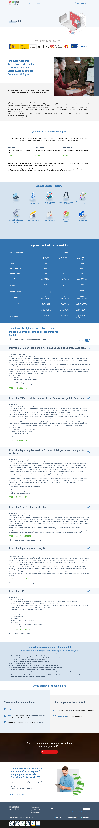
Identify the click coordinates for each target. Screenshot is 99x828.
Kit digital (40, 3)
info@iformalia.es (36, 812)
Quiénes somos (32, 3)
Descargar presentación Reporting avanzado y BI (28, 583)
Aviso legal (31, 817)
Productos (53, 3)
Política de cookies (24, 817)
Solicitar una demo (82, 3)
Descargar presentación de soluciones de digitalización (30, 339)
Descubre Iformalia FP (19, 794)
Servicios (47, 3)
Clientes (65, 3)
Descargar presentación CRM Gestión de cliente (28, 540)
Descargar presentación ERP (22, 633)
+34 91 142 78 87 (36, 809)
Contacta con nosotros (49, 752)
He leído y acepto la (80, 811)
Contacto (71, 3)
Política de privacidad (14, 817)
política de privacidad (84, 811)
